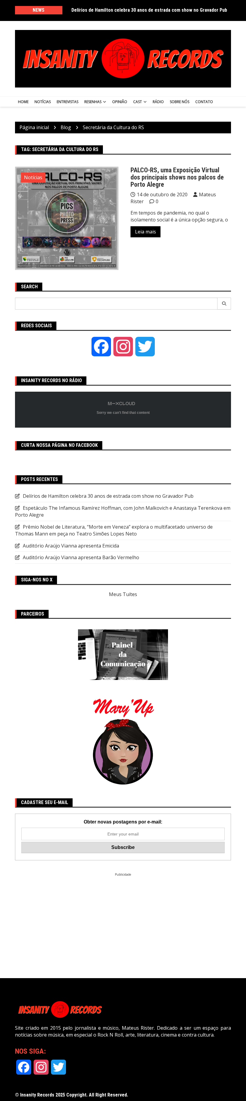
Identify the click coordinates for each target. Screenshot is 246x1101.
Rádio (158, 101)
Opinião (119, 101)
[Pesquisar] (224, 304)
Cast (137, 101)
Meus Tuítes (123, 594)
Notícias (42, 101)
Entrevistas (67, 101)
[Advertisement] (123, 918)
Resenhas (92, 101)
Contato (204, 101)
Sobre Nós (179, 101)
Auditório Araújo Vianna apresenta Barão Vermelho (81, 557)
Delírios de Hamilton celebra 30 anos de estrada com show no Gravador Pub (149, 10)
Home (23, 101)
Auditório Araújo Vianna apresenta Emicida (71, 545)
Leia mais (145, 231)
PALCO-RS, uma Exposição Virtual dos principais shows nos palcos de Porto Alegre (177, 177)
